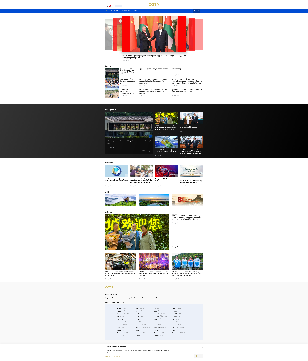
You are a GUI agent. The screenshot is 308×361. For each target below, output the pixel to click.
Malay (159, 311)
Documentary (146, 298)
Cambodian (121, 322)
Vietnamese (178, 333)
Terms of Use (117, 356)
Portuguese (160, 327)
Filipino (121, 335)
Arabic (121, 311)
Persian (158, 322)
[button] (143, 151)
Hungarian (141, 324)
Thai (175, 322)
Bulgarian (122, 319)
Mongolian (159, 314)
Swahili (177, 316)
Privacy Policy (108, 356)
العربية (130, 298)
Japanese (140, 333)
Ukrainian (178, 327)
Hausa (139, 316)
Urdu (175, 330)
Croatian (122, 324)
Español (115, 298)
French (140, 308)
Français (122, 298)
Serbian (176, 308)
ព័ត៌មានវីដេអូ (109, 163)
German (140, 311)
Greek (140, 314)
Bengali (120, 316)
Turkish (176, 324)
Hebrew (140, 319)
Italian (139, 330)
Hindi (138, 322)
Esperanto (122, 333)
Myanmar (160, 316)
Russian (158, 335)
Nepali (157, 319)
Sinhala (176, 311)
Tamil (175, 319)
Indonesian (143, 327)
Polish (157, 324)
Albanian (121, 308)
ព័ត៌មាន (107, 66)
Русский (136, 298)
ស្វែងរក (197, 10)
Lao (156, 308)
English (107, 298)
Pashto (157, 330)
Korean (140, 335)
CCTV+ (155, 298)
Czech (120, 327)
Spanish (177, 314)
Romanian (159, 333)
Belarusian (123, 314)
